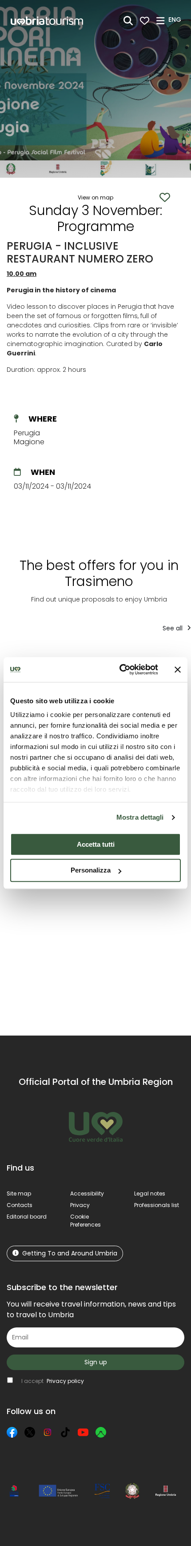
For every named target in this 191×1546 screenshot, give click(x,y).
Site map (19, 1193)
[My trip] (144, 21)
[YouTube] (83, 1432)
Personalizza (91, 870)
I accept (52, 1381)
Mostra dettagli (140, 817)
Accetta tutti (96, 844)
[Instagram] (47, 1432)
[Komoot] (101, 1432)
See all (173, 628)
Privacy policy (65, 1381)
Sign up (95, 1362)
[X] (29, 1432)
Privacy (80, 1205)
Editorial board (27, 1216)
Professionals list (156, 1205)
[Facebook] (12, 1432)
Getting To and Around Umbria (69, 1253)
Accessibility (87, 1193)
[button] (176, 20)
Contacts (19, 1205)
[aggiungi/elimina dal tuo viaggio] (50, 895)
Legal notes (149, 1193)
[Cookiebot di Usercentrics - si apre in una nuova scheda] (120, 669)
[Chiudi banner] (178, 669)
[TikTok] (65, 1432)
